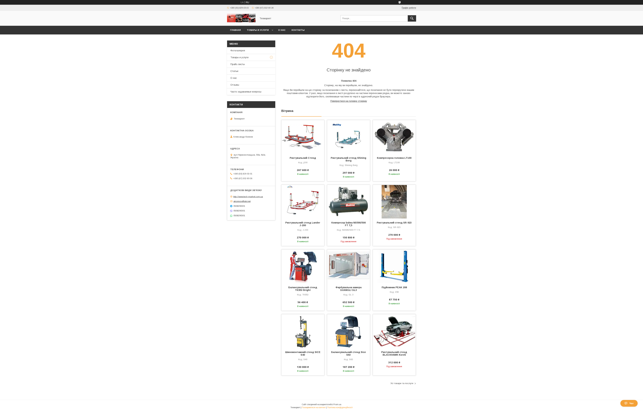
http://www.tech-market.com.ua (248, 196)
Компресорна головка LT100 (394, 158)
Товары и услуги (258, 30)
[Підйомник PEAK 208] (394, 266)
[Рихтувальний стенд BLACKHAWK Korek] (394, 331)
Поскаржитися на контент (314, 407)
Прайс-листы (237, 64)
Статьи (234, 71)
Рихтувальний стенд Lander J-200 (302, 224)
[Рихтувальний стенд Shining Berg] (348, 137)
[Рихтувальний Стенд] (302, 137)
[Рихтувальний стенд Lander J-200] (302, 201)
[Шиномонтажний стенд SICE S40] (302, 331)
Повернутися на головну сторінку (348, 101)
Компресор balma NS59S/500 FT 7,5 (348, 224)
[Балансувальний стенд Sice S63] (348, 331)
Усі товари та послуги (401, 383)
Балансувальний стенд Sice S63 (348, 353)
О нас (281, 30)
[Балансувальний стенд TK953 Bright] (302, 266)
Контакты (298, 30)
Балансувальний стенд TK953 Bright (302, 288)
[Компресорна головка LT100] (394, 137)
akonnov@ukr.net (242, 201)
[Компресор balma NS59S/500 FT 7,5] (348, 201)
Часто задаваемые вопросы (245, 91)
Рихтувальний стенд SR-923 (394, 222)
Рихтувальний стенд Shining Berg (348, 159)
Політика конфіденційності (340, 407)
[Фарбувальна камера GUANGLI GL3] (348, 266)
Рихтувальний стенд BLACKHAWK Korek (394, 353)
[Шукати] (412, 18)
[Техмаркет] (241, 21)
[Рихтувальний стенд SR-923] (394, 201)
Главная (235, 30)
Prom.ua (337, 404)
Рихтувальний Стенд (303, 158)
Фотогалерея (237, 50)
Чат (631, 403)
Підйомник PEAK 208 (394, 287)
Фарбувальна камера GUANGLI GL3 (349, 288)
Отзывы (234, 84)
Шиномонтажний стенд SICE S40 (302, 353)
